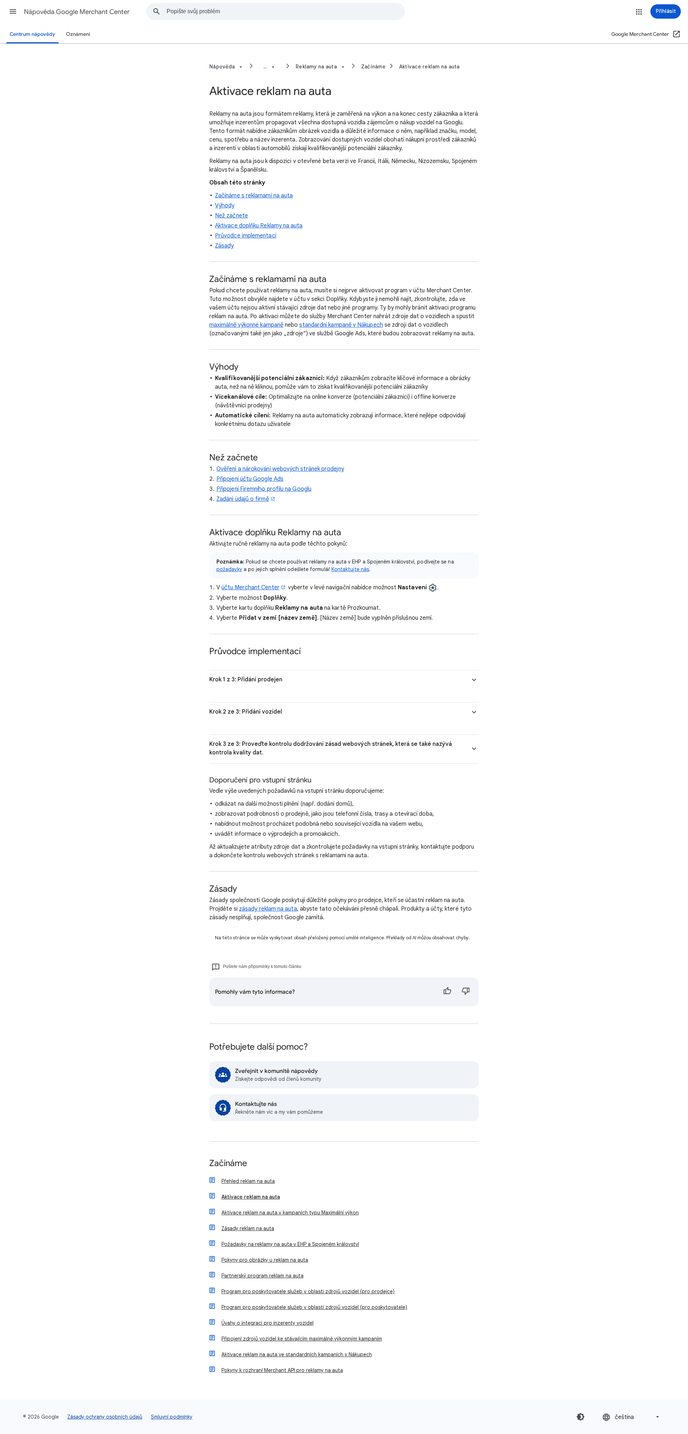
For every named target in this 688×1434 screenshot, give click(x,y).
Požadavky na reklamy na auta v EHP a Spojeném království (290, 1244)
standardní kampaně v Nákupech (341, 324)
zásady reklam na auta (268, 908)
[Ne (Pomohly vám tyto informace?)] (466, 992)
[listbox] (631, 1417)
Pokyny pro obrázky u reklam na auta (264, 1260)
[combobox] (286, 11)
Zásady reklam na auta (247, 1228)
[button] (13, 11)
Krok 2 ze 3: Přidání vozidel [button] (245, 711)
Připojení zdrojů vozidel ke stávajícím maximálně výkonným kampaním (301, 1338)
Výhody (224, 205)
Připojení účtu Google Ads (249, 479)
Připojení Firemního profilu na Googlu (263, 489)
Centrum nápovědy (32, 34)
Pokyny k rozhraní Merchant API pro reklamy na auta (282, 1370)
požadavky (229, 569)
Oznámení (78, 34)
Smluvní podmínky (171, 1417)
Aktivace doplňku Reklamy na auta (259, 225)
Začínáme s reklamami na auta (254, 195)
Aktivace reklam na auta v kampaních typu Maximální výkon (290, 1212)
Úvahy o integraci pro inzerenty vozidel (267, 1323)
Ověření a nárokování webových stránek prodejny (280, 469)
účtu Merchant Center (250, 587)
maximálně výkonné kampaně (246, 324)
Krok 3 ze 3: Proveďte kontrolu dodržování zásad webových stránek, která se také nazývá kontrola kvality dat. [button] (330, 748)
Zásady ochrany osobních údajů (104, 1417)
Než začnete (231, 215)
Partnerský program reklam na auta (262, 1275)
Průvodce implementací (245, 235)
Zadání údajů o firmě (242, 499)
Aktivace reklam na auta (429, 66)
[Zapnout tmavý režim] (580, 1416)
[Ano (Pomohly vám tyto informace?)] (447, 992)
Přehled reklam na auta (248, 1181)
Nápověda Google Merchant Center (77, 12)
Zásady (224, 245)
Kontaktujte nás (350, 569)
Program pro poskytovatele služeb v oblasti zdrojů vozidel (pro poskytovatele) (314, 1307)
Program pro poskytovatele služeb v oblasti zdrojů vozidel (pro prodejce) (308, 1291)
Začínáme (373, 66)
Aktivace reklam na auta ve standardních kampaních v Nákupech (296, 1354)
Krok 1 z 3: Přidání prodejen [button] (245, 679)
